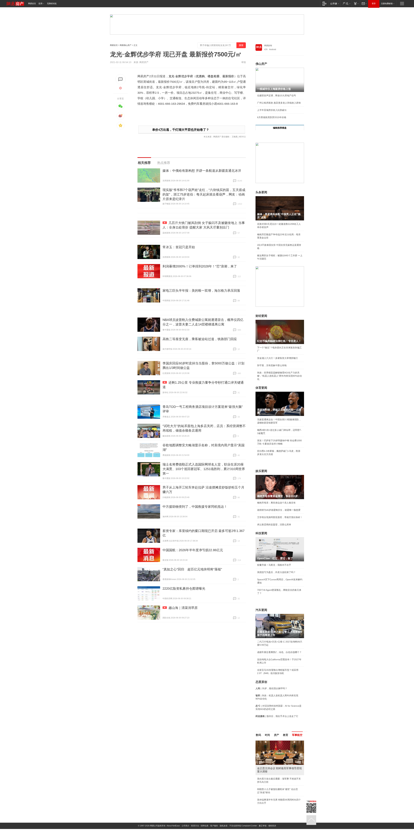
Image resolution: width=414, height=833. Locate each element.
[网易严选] (346, 3)
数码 (258, 735)
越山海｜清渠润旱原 (183, 608)
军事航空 (297, 735)
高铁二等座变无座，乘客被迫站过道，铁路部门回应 (200, 339)
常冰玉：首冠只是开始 (179, 247)
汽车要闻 (261, 610)
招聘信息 (204, 826)
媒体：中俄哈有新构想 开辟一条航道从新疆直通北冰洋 (202, 170)
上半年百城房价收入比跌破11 (272, 110)
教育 (285, 735)
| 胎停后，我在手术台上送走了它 (277, 716)
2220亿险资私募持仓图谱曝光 (184, 588)
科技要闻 (261, 533)
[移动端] (324, 3)
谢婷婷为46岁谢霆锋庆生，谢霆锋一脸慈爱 (278, 510)
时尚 (267, 735)
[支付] (356, 3)
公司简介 (185, 826)
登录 (374, 3)
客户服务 (214, 826)
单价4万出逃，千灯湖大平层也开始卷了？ (180, 129)
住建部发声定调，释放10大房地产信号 (276, 95)
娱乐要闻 (261, 471)
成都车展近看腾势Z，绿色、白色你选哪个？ (279, 652)
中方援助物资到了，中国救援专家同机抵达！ (195, 506)
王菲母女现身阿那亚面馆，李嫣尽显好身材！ (279, 517)
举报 (243, 62)
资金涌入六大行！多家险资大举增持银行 (277, 358)
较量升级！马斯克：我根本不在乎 (274, 565)
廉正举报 (263, 826)
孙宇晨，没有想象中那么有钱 (272, 365)
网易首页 (32, 3)
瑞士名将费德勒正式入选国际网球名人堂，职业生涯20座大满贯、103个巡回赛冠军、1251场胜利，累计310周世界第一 (204, 469)
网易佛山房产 (125, 45)
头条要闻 (261, 192)
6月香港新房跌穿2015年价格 (271, 117)
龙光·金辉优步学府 (181, 76)
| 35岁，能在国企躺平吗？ (271, 688)
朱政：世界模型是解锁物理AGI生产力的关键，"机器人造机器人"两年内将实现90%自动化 (279, 375)
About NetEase (173, 826)
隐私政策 (224, 826)
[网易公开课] (334, 3)
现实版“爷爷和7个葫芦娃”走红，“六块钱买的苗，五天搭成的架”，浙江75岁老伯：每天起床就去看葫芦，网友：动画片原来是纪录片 (204, 194)
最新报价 (228, 76)
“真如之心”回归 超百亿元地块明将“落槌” (192, 569)
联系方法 (195, 826)
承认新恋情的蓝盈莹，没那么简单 (274, 524)
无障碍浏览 (52, 3)
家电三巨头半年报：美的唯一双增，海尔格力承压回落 (201, 290)
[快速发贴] (120, 79)
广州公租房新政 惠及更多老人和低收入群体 (279, 102)
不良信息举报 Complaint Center (243, 826)
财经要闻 (261, 316)
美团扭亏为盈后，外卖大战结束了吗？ (276, 572)
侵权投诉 (272, 826)
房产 (276, 735)
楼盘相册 (213, 76)
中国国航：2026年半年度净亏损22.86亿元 (193, 550)
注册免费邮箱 (387, 3)
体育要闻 (261, 387)
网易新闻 (268, 45)
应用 (40, 3)
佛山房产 (261, 63)
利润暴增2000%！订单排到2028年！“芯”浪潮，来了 (200, 266)
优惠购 (200, 76)
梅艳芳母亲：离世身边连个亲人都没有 (276, 502)
